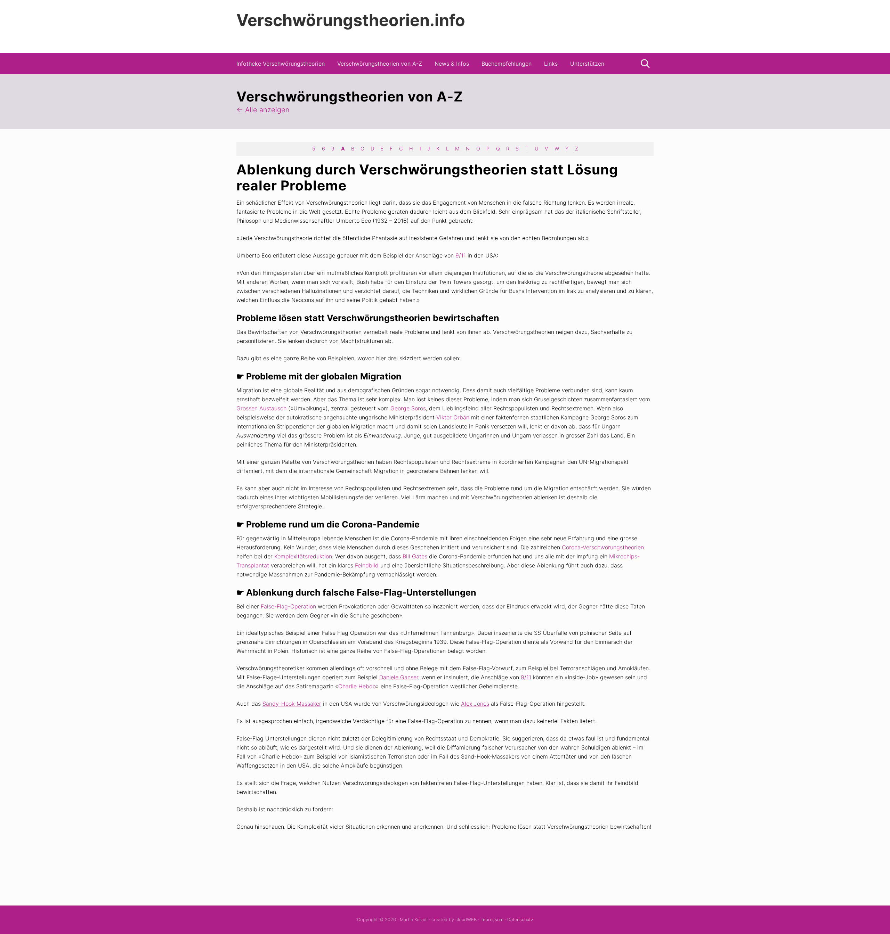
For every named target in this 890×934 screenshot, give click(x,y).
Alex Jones (475, 703)
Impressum (491, 919)
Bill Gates (415, 556)
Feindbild (367, 565)
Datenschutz (520, 919)
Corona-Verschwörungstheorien (603, 547)
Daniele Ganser (398, 677)
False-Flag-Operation (288, 606)
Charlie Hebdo (357, 686)
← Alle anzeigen (263, 110)
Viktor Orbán (452, 417)
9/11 (460, 255)
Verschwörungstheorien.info (350, 20)
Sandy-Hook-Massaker (291, 703)
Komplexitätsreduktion (303, 556)
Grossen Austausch (261, 408)
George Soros (408, 408)
